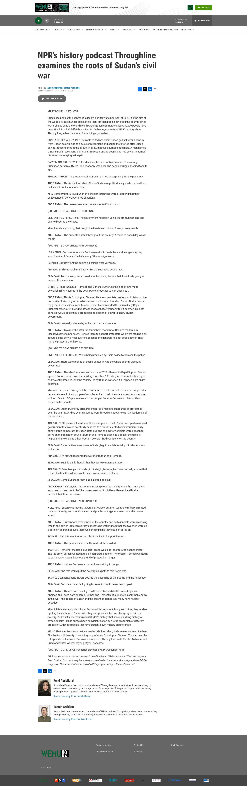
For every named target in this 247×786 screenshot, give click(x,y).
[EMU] (42, 780)
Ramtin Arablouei (72, 87)
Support (128, 30)
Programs (74, 30)
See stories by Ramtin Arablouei (72, 719)
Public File (138, 752)
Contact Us (139, 745)
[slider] (51, 20)
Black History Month (165, 30)
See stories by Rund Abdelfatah (72, 696)
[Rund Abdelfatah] (44, 687)
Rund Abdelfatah (54, 87)
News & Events (94, 30)
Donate (204, 7)
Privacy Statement (104, 752)
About (113, 30)
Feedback (144, 30)
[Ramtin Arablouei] (44, 713)
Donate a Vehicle (103, 745)
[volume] (47, 21)
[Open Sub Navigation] (50, 30)
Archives (186, 30)
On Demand (41, 30)
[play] (38, 20)
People (58, 30)
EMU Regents (177, 745)
